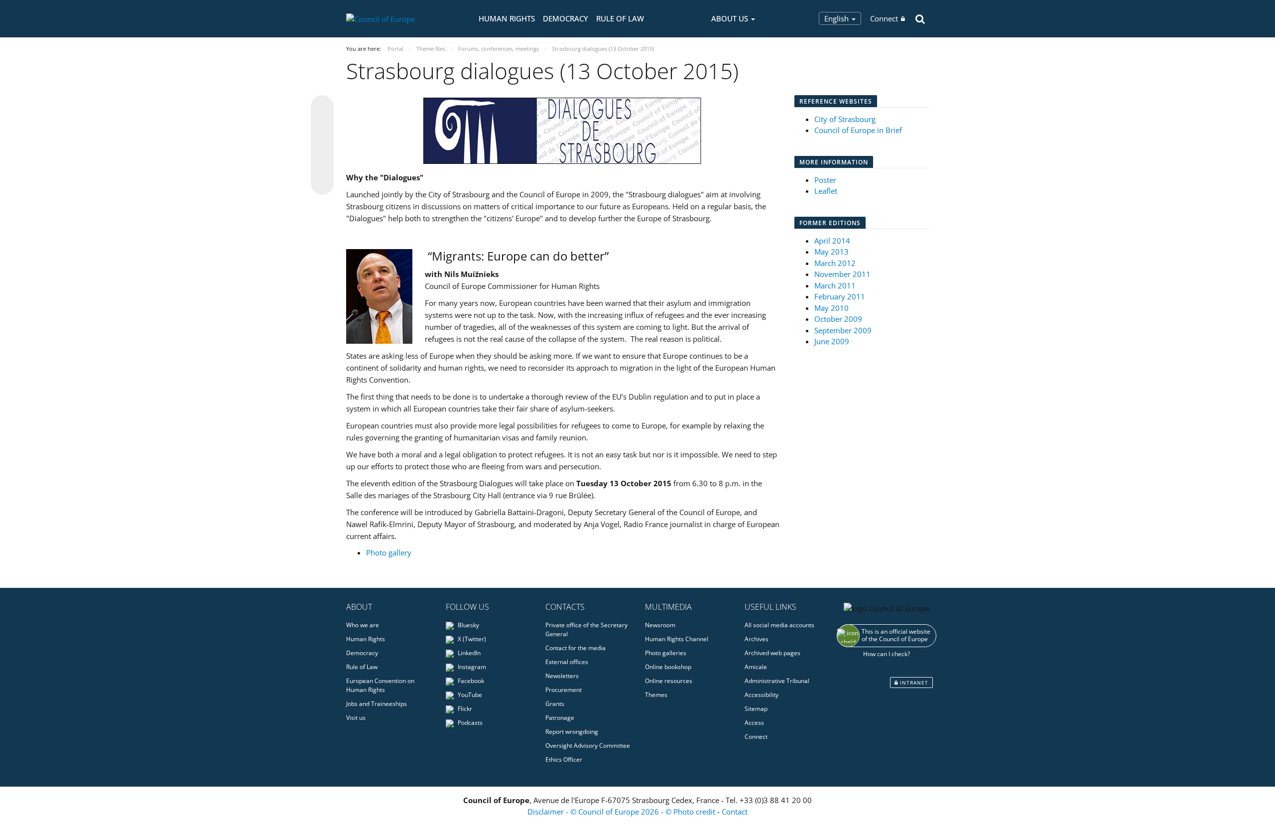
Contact (735, 812)
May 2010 (831, 308)
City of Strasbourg (845, 119)
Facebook (470, 681)
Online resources (668, 681)
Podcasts (469, 722)
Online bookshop (668, 667)
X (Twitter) (471, 639)
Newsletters (562, 676)
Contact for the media (575, 648)
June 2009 (831, 341)
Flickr (464, 708)
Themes (656, 694)
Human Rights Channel (676, 639)
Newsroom (660, 625)
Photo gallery (388, 552)
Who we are (362, 625)
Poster (825, 180)
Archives (756, 639)
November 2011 (842, 274)
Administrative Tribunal (777, 681)
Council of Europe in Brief (858, 130)
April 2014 (832, 241)
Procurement (563, 690)
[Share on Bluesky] (322, 107)
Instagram (471, 667)
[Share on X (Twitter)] (322, 126)
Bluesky (467, 625)
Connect (884, 18)
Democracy (565, 18)
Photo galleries (665, 653)
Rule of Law (620, 18)
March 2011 (835, 285)
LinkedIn (468, 653)
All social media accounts (779, 625)
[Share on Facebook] (322, 145)
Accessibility (761, 694)
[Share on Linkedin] (322, 164)
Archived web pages (772, 653)
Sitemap (756, 708)
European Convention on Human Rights (380, 685)
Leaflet (825, 191)
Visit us (356, 717)
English (837, 18)
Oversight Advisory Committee (587, 745)
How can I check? (886, 654)
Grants (554, 703)
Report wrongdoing (571, 731)
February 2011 (839, 296)
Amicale (756, 667)
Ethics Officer (563, 759)
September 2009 (843, 330)
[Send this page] (322, 183)
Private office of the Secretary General (586, 629)
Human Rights (507, 18)
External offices (566, 662)
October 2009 (838, 319)
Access (754, 722)
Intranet (913, 682)
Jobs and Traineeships (376, 703)
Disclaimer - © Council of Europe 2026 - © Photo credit (622, 812)
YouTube (469, 694)
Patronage (559, 717)
